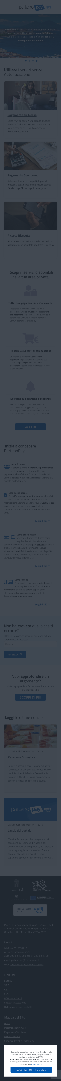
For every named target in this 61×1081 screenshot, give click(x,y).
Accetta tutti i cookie (31, 1069)
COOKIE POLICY (36, 1064)
